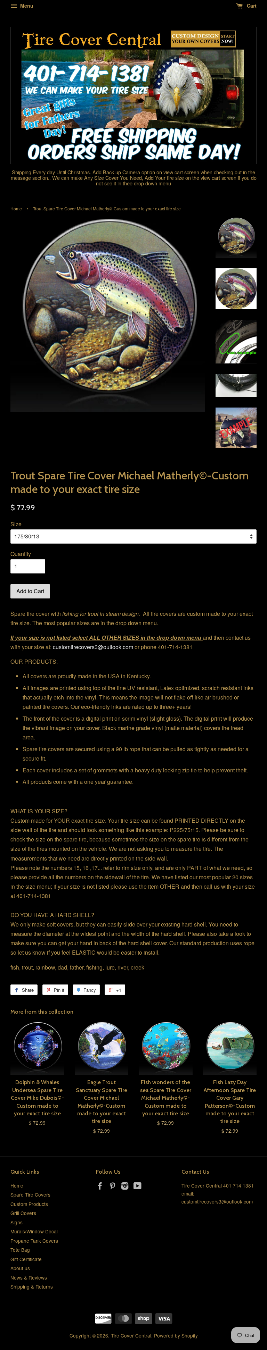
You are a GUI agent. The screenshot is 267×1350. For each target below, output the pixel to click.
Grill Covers (23, 1212)
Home (16, 208)
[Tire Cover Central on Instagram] (125, 1186)
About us (20, 1268)
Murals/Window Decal (34, 1231)
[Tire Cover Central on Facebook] (100, 1186)
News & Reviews (28, 1277)
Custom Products (29, 1203)
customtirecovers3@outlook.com (93, 647)
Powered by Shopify (176, 1335)
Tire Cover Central (131, 1335)
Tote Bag (20, 1249)
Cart (251, 5)
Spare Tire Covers (30, 1194)
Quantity (20, 554)
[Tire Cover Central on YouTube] (137, 1186)
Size (16, 524)
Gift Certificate (26, 1259)
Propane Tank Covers (34, 1240)
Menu (26, 5)
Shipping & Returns (31, 1286)
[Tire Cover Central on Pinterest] (112, 1186)
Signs (16, 1222)
